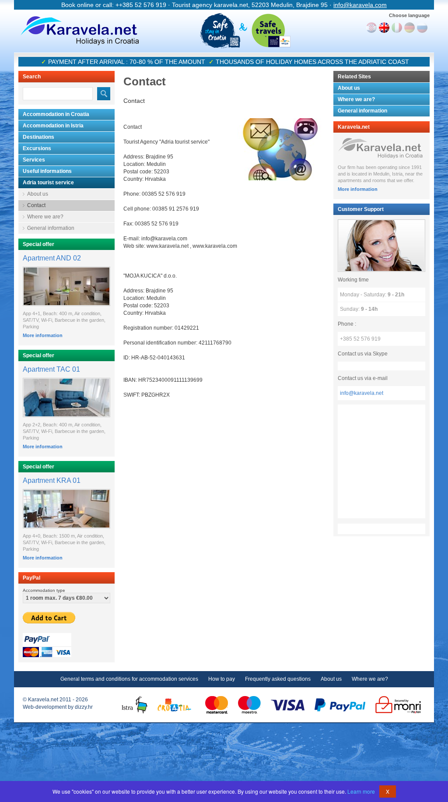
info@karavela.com (360, 4)
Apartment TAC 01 (51, 369)
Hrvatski (371, 27)
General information (50, 228)
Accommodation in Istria (53, 126)
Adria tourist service (48, 182)
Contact (36, 205)
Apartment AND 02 (52, 258)
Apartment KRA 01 (51, 480)
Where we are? (45, 217)
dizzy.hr (84, 707)
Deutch (409, 27)
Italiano (397, 27)
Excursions (37, 148)
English (384, 27)
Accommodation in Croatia (56, 114)
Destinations (38, 137)
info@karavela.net (361, 393)
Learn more (361, 791)
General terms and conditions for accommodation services (129, 679)
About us (37, 194)
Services (34, 160)
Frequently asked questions (278, 679)
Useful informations (47, 171)
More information (43, 335)
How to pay (221, 679)
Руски (422, 27)
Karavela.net (79, 30)
